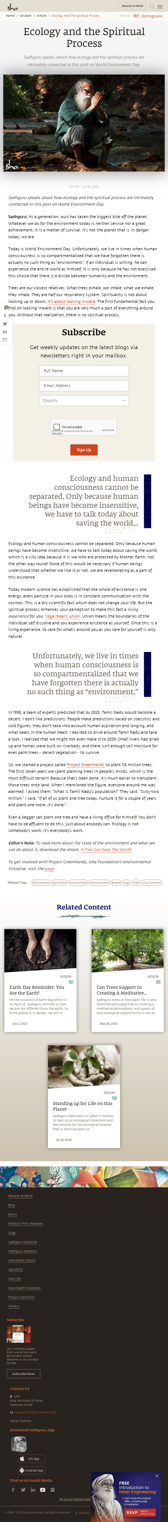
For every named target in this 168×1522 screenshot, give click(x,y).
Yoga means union (62, 616)
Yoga (12, 1232)
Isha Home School (21, 1260)
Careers (14, 1306)
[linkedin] (5, 332)
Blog (11, 1205)
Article (41, 15)
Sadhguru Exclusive (22, 1242)
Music (13, 1214)
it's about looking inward (71, 301)
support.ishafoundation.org (35, 1412)
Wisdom (26, 15)
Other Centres (20, 1421)
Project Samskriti (21, 1297)
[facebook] (5, 315)
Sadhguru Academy (22, 1251)
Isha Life (14, 1278)
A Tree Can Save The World (105, 849)
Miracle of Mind (20, 1196)
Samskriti (15, 1269)
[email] (5, 339)
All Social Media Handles (77, 1499)
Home (10, 15)
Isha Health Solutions (24, 1288)
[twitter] (5, 324)
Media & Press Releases (25, 1223)
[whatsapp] (6, 307)
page (49, 869)
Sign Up (84, 449)
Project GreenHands (86, 765)
